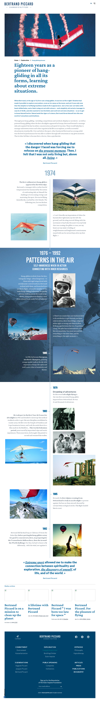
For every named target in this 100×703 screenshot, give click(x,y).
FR (91, 3)
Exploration (25, 60)
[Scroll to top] (4, 694)
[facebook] (76, 637)
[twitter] (82, 637)
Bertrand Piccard (47, 692)
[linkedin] (88, 637)
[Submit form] (61, 686)
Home (16, 60)
